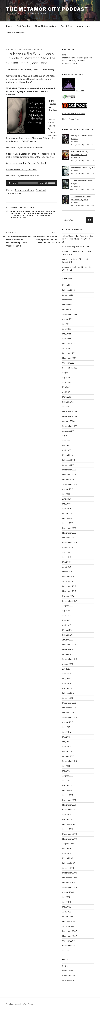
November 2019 (69, 474)
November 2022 (69, 305)
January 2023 (67, 295)
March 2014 (67, 751)
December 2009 (69, 834)
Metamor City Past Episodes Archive (24, 147)
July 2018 (66, 552)
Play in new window (24, 190)
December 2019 (69, 470)
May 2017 (66, 620)
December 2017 (69, 586)
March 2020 (67, 455)
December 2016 (69, 644)
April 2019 (66, 508)
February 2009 (68, 863)
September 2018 (69, 542)
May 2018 (66, 562)
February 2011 (68, 790)
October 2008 (68, 882)
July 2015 (66, 727)
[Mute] (46, 183)
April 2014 (66, 746)
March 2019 (67, 513)
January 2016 (67, 698)
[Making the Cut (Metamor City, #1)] (66, 139)
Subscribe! (79, 90)
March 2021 (67, 397)
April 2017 (66, 625)
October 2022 (68, 309)
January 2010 (67, 829)
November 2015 (69, 708)
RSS (19, 193)
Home (9, 26)
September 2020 (69, 426)
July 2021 (66, 377)
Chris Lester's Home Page (73, 113)
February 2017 (68, 635)
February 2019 (68, 518)
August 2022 (67, 319)
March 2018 (67, 572)
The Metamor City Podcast (47, 9)
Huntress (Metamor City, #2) (83, 168)
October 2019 (68, 479)
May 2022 (66, 334)
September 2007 (69, 946)
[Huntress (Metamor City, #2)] (66, 171)
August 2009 (68, 844)
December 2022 (69, 300)
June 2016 (66, 674)
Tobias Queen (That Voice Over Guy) (77, 236)
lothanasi (16, 215)
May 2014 (66, 742)
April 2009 (66, 853)
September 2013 (69, 761)
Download (41, 190)
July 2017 (66, 610)
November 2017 (69, 591)
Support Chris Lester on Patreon (22, 154)
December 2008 (69, 873)
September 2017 (69, 601)
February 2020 (68, 460)
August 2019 (67, 489)
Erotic (14, 208)
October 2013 (68, 756)
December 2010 (69, 800)
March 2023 (67, 285)
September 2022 (69, 314)
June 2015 (66, 732)
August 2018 (67, 547)
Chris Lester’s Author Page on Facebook (26, 163)
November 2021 (69, 358)
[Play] (9, 183)
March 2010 (67, 819)
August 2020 (68, 431)
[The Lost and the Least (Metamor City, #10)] (66, 200)
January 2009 (68, 868)
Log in (65, 966)
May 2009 (66, 848)
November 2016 (69, 649)
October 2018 (68, 538)
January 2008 (68, 926)
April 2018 (66, 567)
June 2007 (66, 950)
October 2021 (68, 363)
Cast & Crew (66, 26)
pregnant (45, 215)
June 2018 (66, 557)
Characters (82, 26)
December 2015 (69, 703)
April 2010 (66, 814)
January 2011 (67, 795)
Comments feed (69, 975)
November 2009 (69, 839)
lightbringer (45, 213)
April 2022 (66, 338)
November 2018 (69, 533)
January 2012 (67, 780)
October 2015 (68, 713)
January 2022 (67, 348)
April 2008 (66, 912)
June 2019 (66, 499)
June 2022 (66, 329)
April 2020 (66, 450)
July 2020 (66, 436)
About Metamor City (44, 26)
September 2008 (69, 887)
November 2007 (69, 936)
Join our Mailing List (15, 32)
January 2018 (67, 581)
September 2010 (69, 810)
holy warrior (48, 211)
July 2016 (66, 669)
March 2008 (67, 916)
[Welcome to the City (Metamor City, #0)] (66, 155)
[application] (31, 183)
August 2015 (67, 722)
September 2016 (69, 659)
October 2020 (68, 421)
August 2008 (68, 892)
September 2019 (69, 484)
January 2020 (68, 465)
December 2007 (69, 931)
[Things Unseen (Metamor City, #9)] (66, 184)
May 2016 (66, 678)
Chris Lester (35, 50)
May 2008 (66, 907)
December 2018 (69, 528)
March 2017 (67, 630)
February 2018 (68, 577)
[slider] (52, 182)
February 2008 (68, 921)
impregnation (18, 213)
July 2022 (66, 324)
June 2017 (66, 615)
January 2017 (67, 640)
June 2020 (66, 441)
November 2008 (69, 878)
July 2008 (66, 897)
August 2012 (67, 776)
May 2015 (66, 737)
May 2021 (66, 387)
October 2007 (68, 941)
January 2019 (67, 523)
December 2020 (69, 411)
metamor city (30, 215)
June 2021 (66, 382)
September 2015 (69, 717)
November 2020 (69, 416)
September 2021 (69, 368)
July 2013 (66, 766)
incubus (31, 213)
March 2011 (67, 785)
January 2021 (67, 407)
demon (35, 211)
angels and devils (20, 211)
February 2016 (68, 693)
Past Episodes (23, 26)
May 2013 (66, 771)
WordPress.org (69, 980)
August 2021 (67, 372)
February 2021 (68, 402)
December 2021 (69, 353)
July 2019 (66, 494)
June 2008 (66, 902)
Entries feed (67, 971)
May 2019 (66, 504)
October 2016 (68, 654)
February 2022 (68, 343)
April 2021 (66, 392)
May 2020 (66, 445)
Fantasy (23, 208)
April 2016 (66, 683)
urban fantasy (18, 218)
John (31, 208)
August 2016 (67, 664)
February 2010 (68, 824)
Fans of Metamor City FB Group (21, 169)
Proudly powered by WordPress (19, 1004)
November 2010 (69, 805)
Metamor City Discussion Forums (22, 175)
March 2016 (67, 688)
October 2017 (68, 596)
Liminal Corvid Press (71, 119)
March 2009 (67, 858)
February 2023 (68, 290)
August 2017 (67, 606)
